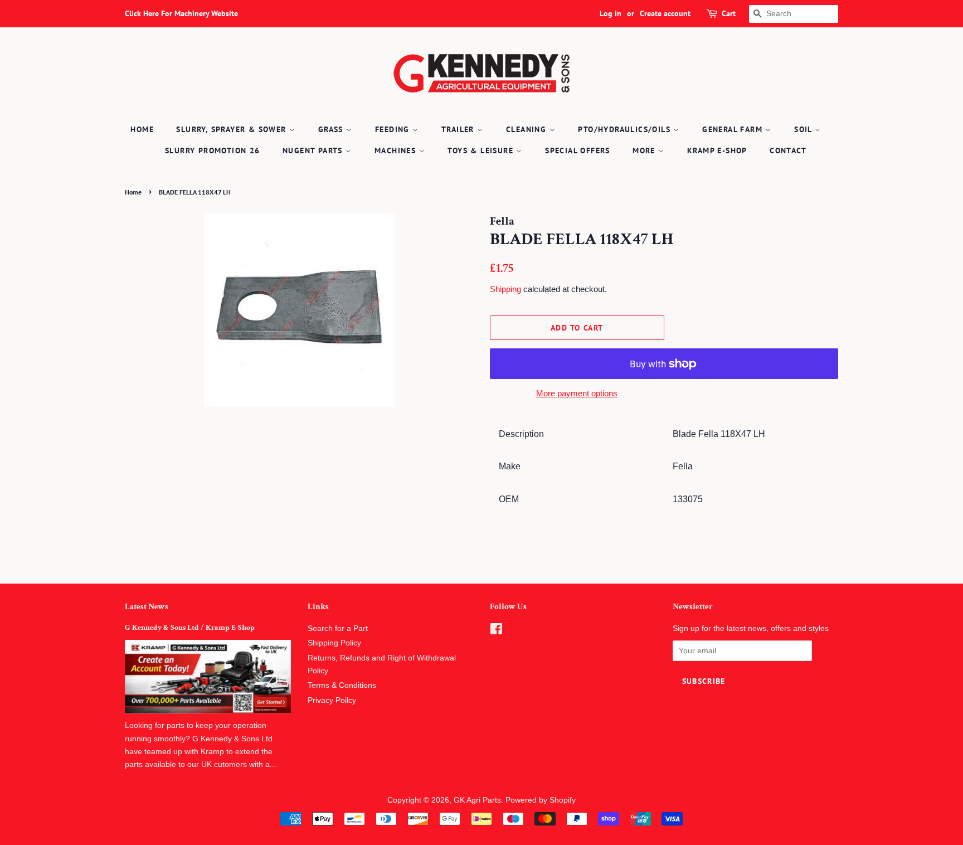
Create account (665, 13)
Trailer (459, 129)
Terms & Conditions (342, 685)
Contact (788, 150)
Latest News (146, 606)
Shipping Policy (334, 643)
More (645, 150)
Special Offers (577, 150)
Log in (610, 13)
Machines (396, 150)
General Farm (733, 129)
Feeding (393, 129)
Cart (729, 13)
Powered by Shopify (540, 800)
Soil (804, 129)
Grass (332, 129)
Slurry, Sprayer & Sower (232, 129)
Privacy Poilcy (332, 700)
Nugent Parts (314, 150)
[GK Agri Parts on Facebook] (496, 631)
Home (142, 129)
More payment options (576, 393)
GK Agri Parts (477, 800)
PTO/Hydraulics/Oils (625, 129)
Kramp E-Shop (717, 150)
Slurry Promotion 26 (212, 150)
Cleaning (527, 129)
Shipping (505, 289)
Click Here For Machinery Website (181, 13)
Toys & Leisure (482, 150)
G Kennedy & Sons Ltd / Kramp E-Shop (190, 628)
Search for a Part (338, 628)
